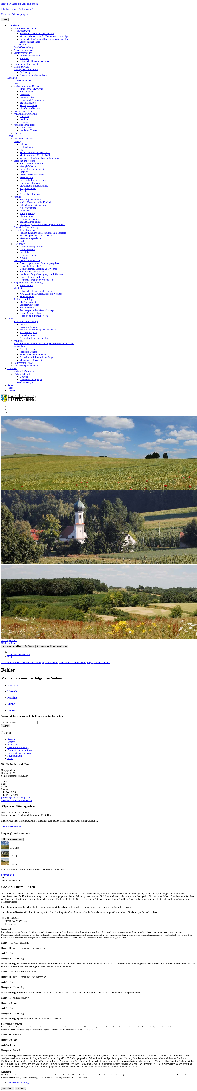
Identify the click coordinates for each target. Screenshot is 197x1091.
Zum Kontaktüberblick (11, 827)
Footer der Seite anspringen (14, 14)
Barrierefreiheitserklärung (19, 750)
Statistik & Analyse (14, 921)
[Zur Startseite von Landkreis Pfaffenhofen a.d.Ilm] (19, 401)
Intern (10, 758)
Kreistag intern (14, 755)
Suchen (4, 722)
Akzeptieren (7, 1088)
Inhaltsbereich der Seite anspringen (18, 9)
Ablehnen (20, 1088)
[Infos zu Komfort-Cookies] (15, 924)
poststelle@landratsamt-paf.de (15, 797)
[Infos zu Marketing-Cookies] (25, 921)
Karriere (11, 739)
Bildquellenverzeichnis (12, 839)
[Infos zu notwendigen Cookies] (17, 918)
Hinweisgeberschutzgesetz (20, 753)
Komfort (9, 924)
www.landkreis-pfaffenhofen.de (16, 800)
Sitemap (11, 742)
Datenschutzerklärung (18, 747)
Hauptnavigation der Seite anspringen (19, 3)
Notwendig (10, 917)
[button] (13, 25)
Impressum (12, 744)
